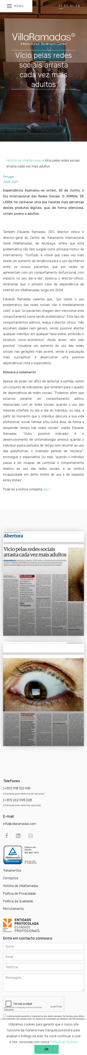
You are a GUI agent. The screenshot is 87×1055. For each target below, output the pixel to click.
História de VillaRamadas (23, 160)
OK (47, 1049)
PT (61, 6)
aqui (46, 489)
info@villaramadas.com (19, 824)
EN (78, 6)
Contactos (10, 878)
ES (66, 6)
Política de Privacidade (19, 893)
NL (72, 6)
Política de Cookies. (64, 1042)
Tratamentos (12, 870)
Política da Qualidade (18, 901)
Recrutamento (13, 909)
